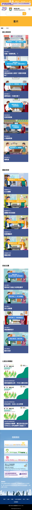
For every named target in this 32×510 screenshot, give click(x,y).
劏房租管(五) (7, 136)
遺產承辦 (7, 255)
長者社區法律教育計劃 (9, 381)
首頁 (2, 28)
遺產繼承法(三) (7, 232)
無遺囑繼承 (8, 234)
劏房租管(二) (7, 71)
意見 (24, 499)
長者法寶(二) (7, 306)
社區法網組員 (18, 499)
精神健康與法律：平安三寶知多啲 (16, 383)
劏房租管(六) (7, 157)
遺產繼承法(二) (7, 210)
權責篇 (6, 159)
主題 (8, 499)
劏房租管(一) (7, 51)
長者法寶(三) (7, 327)
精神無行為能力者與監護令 (13, 287)
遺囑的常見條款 (9, 213)
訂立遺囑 (7, 192)
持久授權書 (8, 308)
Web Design (13, 508)
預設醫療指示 (9, 329)
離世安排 (7, 351)
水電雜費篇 (8, 138)
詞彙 (12, 499)
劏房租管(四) (7, 115)
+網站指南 (23, 1)
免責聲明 (16, 502)
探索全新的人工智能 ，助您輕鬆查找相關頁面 (15, 4)
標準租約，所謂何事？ (12, 96)
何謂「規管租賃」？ (11, 54)
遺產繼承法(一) (7, 189)
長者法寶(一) (7, 285)
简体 (30, 1)
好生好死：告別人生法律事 (13, 404)
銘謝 (28, 499)
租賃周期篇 (8, 117)
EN (27, 1)
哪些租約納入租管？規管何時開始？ (15, 74)
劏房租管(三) (7, 94)
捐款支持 (17, 1)
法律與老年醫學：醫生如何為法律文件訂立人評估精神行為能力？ (16, 424)
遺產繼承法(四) (7, 253)
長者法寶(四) (7, 348)
